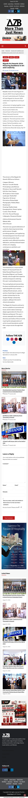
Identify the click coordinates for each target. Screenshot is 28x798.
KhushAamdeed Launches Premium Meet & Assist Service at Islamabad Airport (14, 391)
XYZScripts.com (21, 797)
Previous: (14, 353)
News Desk (6, 70)
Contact (4, 747)
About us (4, 761)
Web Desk (6, 393)
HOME (5, 3)
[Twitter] (20, 339)
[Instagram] (12, 339)
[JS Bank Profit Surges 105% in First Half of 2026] (14, 431)
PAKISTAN (17, 3)
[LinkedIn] (14, 342)
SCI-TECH (16, 6)
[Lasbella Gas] (14, 712)
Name (5, 485)
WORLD (22, 3)
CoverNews (10, 794)
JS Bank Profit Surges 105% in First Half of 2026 (14, 642)
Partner (4, 757)
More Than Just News (14, 30)
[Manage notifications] (25, 795)
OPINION (22, 6)
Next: (12, 360)
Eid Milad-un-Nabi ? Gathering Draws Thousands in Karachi (12, 416)
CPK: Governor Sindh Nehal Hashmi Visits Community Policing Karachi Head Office (14, 691)
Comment (6, 463)
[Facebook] (7, 339)
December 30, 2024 (14, 70)
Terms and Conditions (8, 750)
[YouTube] (16, 339)
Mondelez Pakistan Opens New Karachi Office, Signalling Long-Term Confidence (13, 667)
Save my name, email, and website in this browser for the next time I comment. (13, 502)
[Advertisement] (14, 161)
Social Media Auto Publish (8, 797)
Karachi (16, 57)
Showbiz (12, 8)
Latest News (11, 3)
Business (6, 6)
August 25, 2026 (12, 393)
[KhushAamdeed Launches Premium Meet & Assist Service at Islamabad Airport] (14, 379)
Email (16, 485)
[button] (5, 46)
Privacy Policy (5, 754)
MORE (16, 8)
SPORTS (11, 6)
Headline (11, 57)
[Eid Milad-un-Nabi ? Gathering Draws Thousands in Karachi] (14, 405)
